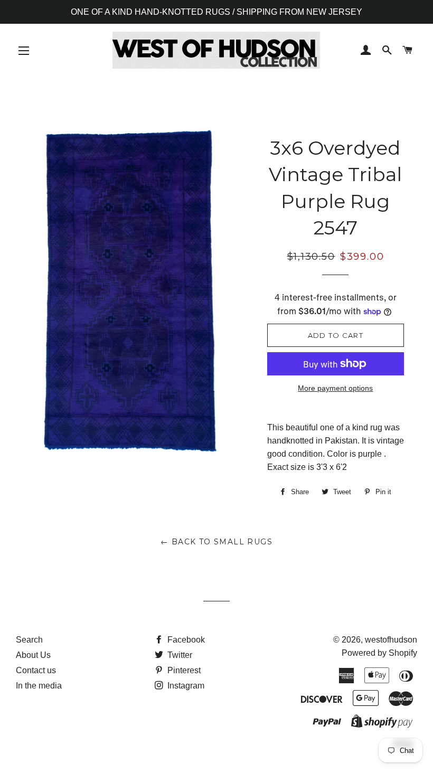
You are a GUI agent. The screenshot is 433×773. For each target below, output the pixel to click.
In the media (39, 685)
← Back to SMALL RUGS (216, 541)
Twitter (178, 655)
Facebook (185, 639)
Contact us (36, 670)
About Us (33, 655)
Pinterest (183, 670)
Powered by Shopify (379, 652)
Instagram (184, 685)
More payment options (335, 388)
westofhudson (391, 639)
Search (29, 639)
